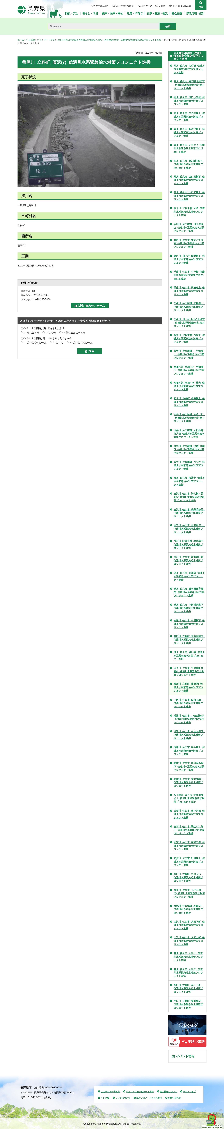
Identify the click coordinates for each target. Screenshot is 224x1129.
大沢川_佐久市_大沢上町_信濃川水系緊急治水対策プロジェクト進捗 (189, 941)
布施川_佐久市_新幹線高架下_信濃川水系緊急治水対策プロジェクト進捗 (189, 766)
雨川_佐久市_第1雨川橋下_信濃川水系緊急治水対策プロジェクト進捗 (189, 164)
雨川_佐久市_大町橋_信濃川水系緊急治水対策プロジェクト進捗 (189, 69)
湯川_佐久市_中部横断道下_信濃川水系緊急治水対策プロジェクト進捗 (189, 608)
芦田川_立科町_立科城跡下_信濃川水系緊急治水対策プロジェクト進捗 (189, 639)
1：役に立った (31, 332)
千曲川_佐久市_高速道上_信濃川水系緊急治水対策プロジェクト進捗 (189, 291)
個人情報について (168, 1091)
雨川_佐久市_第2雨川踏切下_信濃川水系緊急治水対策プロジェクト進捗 (189, 85)
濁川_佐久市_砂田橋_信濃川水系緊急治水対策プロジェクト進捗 (189, 655)
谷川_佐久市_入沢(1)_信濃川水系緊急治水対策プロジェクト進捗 (188, 956)
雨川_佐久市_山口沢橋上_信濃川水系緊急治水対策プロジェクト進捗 (189, 196)
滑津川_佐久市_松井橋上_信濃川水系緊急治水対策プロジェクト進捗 (189, 750)
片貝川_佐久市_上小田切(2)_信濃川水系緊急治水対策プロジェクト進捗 (189, 893)
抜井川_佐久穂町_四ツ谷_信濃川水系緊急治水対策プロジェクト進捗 (189, 465)
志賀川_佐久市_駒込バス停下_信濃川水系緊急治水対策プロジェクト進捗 (189, 830)
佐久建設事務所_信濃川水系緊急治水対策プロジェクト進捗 (132, 40)
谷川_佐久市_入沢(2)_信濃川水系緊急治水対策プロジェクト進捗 (188, 972)
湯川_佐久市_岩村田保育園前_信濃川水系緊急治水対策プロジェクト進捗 (189, 592)
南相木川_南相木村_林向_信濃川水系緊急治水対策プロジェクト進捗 (189, 386)
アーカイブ (49, 40)
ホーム (21, 40)
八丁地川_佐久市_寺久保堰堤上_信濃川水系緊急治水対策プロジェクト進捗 (189, 798)
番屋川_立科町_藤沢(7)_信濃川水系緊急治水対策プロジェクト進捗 (188, 687)
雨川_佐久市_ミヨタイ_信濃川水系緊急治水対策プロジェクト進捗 (189, 148)
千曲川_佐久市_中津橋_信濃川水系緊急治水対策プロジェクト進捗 (189, 275)
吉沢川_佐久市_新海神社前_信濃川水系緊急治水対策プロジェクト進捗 (189, 560)
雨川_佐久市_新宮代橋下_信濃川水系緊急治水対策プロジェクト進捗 (189, 132)
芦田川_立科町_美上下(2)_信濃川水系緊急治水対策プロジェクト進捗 (188, 988)
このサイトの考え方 (110, 1091)
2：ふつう (50, 332)
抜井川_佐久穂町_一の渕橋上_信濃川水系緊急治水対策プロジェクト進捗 (189, 354)
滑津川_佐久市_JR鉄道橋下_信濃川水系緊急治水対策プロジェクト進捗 (189, 719)
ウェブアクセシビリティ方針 (140, 1091)
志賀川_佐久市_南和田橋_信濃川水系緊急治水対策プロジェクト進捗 (189, 846)
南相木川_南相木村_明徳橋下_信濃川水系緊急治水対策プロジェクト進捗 (189, 370)
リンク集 (105, 1098)
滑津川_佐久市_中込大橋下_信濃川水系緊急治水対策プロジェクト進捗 (189, 735)
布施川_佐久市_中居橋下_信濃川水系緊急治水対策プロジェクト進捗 (189, 624)
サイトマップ (189, 1091)
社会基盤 (30, 40)
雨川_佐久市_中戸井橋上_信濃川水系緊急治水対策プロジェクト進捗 (189, 116)
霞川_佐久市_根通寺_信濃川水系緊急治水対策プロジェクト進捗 (189, 481)
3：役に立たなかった (73, 332)
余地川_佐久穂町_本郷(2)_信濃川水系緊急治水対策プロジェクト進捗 (188, 909)
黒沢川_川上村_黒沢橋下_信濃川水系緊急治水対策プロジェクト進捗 (189, 259)
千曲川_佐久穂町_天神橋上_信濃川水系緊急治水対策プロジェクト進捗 (189, 307)
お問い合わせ (174, 1098)
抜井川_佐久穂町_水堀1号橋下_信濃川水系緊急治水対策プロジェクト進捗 (189, 449)
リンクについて (122, 1098)
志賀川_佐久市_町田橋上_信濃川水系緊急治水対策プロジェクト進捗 (189, 861)
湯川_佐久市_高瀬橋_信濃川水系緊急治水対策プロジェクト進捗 (189, 576)
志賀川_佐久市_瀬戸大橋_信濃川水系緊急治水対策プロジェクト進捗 (189, 814)
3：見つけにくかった (81, 342)
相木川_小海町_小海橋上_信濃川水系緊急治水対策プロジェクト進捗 (189, 402)
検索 (201, 7)
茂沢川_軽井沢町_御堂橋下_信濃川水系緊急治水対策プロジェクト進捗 (189, 544)
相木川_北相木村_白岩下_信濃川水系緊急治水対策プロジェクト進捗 (189, 338)
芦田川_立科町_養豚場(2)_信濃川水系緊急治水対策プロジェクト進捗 (188, 1004)
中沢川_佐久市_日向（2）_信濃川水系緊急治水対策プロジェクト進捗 (189, 703)
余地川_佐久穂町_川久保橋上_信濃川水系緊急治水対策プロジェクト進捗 (189, 227)
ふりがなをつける (124, 6)
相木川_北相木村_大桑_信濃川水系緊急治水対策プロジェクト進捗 (189, 211)
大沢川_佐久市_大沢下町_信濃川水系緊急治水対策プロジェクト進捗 (189, 925)
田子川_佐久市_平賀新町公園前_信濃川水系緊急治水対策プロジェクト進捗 (189, 671)
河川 (39, 40)
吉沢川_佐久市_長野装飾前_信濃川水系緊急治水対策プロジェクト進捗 (189, 513)
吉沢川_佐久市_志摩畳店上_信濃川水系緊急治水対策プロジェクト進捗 (189, 529)
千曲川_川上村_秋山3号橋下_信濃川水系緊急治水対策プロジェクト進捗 (189, 322)
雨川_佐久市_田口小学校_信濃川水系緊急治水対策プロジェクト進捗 (189, 100)
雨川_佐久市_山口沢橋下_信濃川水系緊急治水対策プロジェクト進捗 (189, 180)
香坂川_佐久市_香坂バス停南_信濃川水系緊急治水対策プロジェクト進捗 (189, 243)
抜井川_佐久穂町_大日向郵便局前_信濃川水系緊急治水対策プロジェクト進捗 (189, 433)
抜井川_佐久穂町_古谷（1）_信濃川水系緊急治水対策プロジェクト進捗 (189, 418)
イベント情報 (185, 1056)
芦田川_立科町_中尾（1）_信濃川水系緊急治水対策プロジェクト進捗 (189, 877)
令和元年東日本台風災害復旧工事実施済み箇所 (79, 40)
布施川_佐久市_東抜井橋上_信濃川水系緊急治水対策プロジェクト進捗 (189, 782)
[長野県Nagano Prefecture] (31, 9)
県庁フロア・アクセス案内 (149, 1098)
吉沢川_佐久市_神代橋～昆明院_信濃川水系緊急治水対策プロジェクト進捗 (189, 497)
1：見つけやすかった (35, 342)
